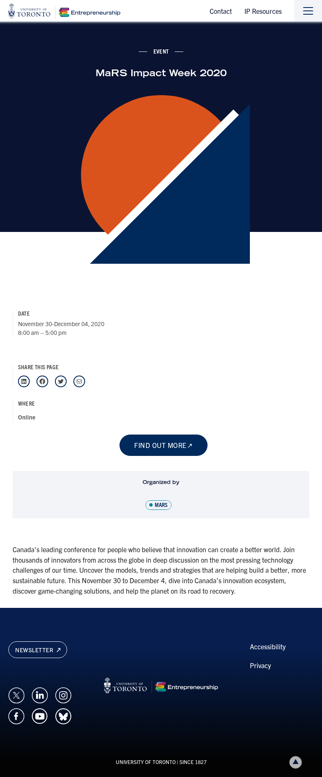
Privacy (260, 665)
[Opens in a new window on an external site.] (16, 694)
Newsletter (35, 650)
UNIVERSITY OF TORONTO (146, 762)
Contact (221, 11)
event (161, 51)
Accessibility (268, 646)
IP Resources (263, 11)
